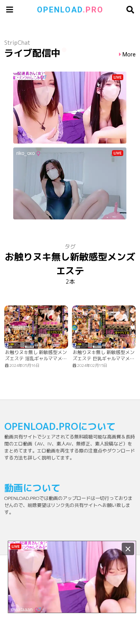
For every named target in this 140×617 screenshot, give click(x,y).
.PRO (70, 9)
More (129, 54)
